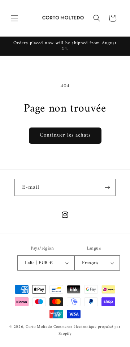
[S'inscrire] (107, 187)
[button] (14, 18)
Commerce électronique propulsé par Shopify (87, 330)
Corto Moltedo (39, 326)
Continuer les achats (65, 135)
